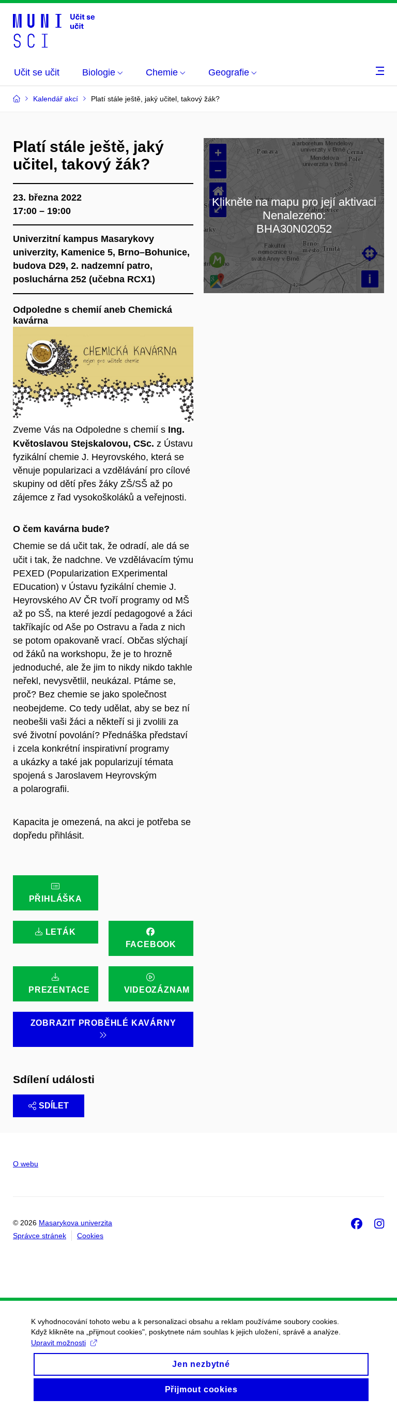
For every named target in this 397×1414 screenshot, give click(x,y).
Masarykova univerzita (75, 1223)
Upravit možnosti (58, 1343)
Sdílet (54, 1105)
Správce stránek (39, 1235)
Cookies (90, 1235)
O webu (25, 1164)
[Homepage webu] (54, 30)
